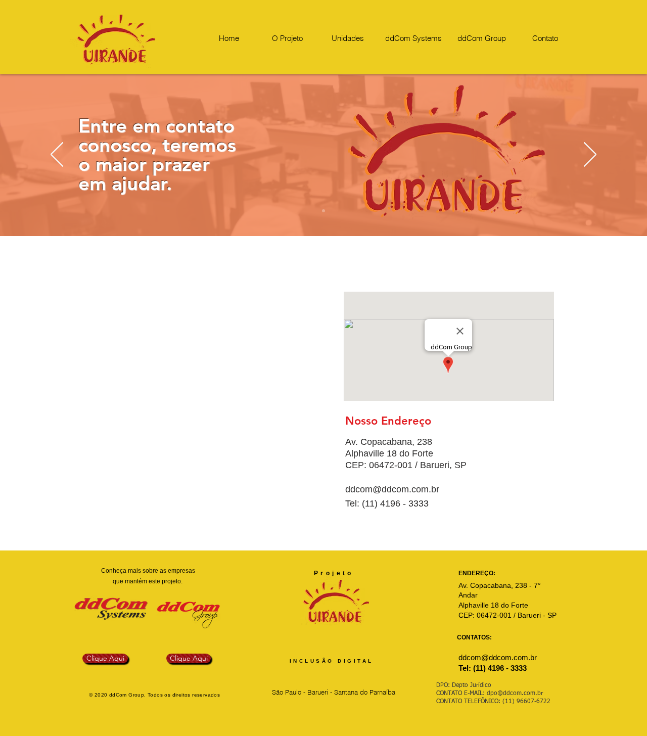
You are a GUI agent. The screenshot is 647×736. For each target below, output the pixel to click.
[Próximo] (590, 155)
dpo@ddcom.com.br (515, 694)
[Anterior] (57, 155)
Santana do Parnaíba (363, 692)
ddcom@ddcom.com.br (392, 489)
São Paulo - (289, 692)
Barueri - (319, 692)
